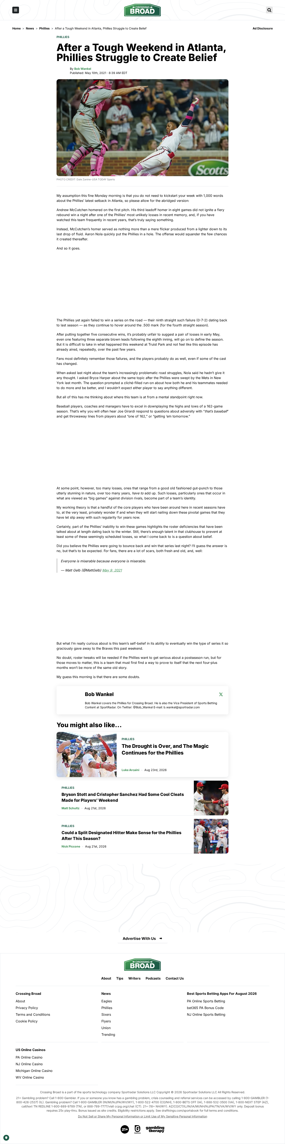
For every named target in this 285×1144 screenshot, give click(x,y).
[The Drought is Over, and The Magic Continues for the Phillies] (87, 754)
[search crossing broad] (269, 10)
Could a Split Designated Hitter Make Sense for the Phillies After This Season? (121, 835)
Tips (119, 978)
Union (106, 1028)
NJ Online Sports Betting (206, 1014)
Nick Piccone (71, 846)
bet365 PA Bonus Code (205, 1008)
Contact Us (175, 978)
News (106, 993)
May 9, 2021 (112, 570)
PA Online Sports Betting (206, 1001)
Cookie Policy (27, 1021)
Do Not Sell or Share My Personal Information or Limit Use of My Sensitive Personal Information (142, 1116)
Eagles (106, 1001)
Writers (134, 978)
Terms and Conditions (33, 1014)
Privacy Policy (27, 1008)
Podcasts (153, 978)
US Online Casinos (30, 1050)
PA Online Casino (29, 1057)
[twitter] (220, 694)
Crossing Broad (28, 993)
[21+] (125, 1129)
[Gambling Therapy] (155, 1129)
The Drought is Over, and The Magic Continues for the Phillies (165, 749)
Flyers (106, 1021)
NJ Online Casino (29, 1064)
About (106, 978)
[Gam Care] (137, 1129)
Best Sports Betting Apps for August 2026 (222, 993)
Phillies (63, 37)
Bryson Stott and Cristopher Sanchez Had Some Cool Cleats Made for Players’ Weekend (123, 797)
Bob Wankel (82, 68)
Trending (108, 1034)
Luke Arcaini (130, 770)
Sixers (106, 1014)
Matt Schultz (70, 808)
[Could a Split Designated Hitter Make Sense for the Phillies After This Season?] (211, 836)
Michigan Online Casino (34, 1071)
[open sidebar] (15, 10)
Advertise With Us (139, 938)
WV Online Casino (30, 1077)
